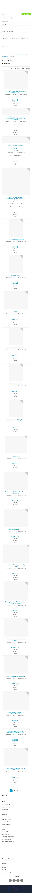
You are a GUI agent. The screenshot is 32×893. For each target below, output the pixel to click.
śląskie (14, 121)
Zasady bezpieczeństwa (8, 858)
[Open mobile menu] (29, 8)
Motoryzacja (6, 63)
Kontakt (4, 867)
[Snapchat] (21, 880)
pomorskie (5, 829)
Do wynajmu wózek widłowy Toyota (15, 420)
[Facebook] (10, 880)
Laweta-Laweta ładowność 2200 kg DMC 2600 (15, 769)
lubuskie (5, 812)
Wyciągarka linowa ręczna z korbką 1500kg (16, 565)
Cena (23, 68)
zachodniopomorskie (8, 841)
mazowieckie (6, 819)
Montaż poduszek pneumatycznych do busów (15, 639)
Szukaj (27, 14)
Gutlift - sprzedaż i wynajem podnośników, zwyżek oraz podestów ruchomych (15, 118)
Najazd (15, 311)
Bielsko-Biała (11, 152)
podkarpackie (6, 824)
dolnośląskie (6, 804)
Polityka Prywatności (7, 861)
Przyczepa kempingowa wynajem (15, 347)
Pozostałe (7, 94)
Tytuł (11, 68)
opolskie (5, 821)
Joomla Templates (10, 889)
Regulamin (4, 863)
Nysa (14, 241)
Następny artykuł (24, 790)
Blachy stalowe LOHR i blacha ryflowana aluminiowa (15, 492)
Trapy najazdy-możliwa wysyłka (15, 239)
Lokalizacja (17, 68)
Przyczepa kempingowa (16, 383)
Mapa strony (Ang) (6, 872)
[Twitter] (14, 880)
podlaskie (5, 826)
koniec (27, 790)
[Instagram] (17, 880)
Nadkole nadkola (15, 275)
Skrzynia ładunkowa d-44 (15, 529)
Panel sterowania (15, 456)
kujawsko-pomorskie (8, 807)
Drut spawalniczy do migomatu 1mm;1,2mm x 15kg (16, 712)
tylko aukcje (6, 38)
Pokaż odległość (23, 94)
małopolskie (6, 817)
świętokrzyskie (6, 834)
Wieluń (14, 94)
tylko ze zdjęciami (16, 38)
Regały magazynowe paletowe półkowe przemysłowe (15, 91)
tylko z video (26, 38)
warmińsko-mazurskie (8, 836)
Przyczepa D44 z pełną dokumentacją (15, 676)
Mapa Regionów (6, 869)
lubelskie (5, 809)
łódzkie (5, 814)
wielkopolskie (6, 839)
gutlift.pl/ (19, 124)
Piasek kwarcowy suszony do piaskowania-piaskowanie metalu (15, 732)
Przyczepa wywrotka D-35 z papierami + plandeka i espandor (15, 602)
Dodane (28, 68)
